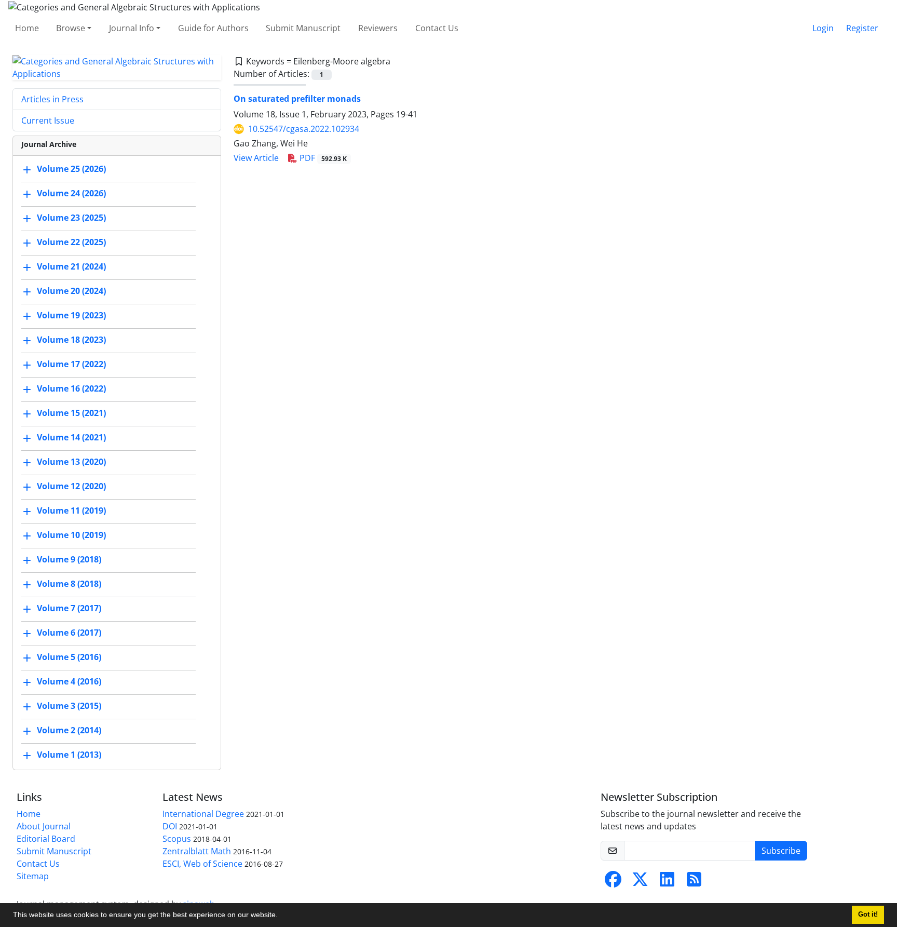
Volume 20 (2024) (71, 291)
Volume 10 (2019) (71, 535)
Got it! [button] (868, 914)
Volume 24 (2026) (71, 193)
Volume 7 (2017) (69, 608)
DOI (169, 826)
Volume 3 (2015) (69, 705)
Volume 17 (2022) (71, 364)
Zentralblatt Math (196, 851)
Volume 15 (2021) (71, 413)
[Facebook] (613, 882)
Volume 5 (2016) (69, 657)
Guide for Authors (213, 28)
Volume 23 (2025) (71, 217)
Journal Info (131, 28)
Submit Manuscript (303, 28)
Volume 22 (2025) (71, 242)
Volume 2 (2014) (69, 730)
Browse (70, 28)
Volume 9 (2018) (69, 559)
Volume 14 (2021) (71, 437)
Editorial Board (46, 838)
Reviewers (378, 28)
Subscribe (781, 850)
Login (823, 28)
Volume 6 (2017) (69, 632)
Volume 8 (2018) (69, 583)
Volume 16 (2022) (71, 388)
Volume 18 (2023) (71, 339)
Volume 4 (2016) (69, 681)
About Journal (44, 826)
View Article (256, 158)
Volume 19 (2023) (71, 315)
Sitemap (33, 876)
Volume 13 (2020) (71, 461)
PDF (322, 158)
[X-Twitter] (640, 882)
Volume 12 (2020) (71, 486)
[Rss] (694, 882)
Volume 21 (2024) (71, 266)
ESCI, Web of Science (202, 863)
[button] (281, 916)
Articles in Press (52, 99)
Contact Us (436, 28)
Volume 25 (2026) (71, 168)
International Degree (203, 813)
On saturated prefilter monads (297, 98)
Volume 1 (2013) (69, 754)
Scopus (176, 838)
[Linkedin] (667, 882)
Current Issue (47, 120)
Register (862, 28)
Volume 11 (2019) (71, 510)
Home (27, 28)
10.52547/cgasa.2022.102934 (303, 129)
